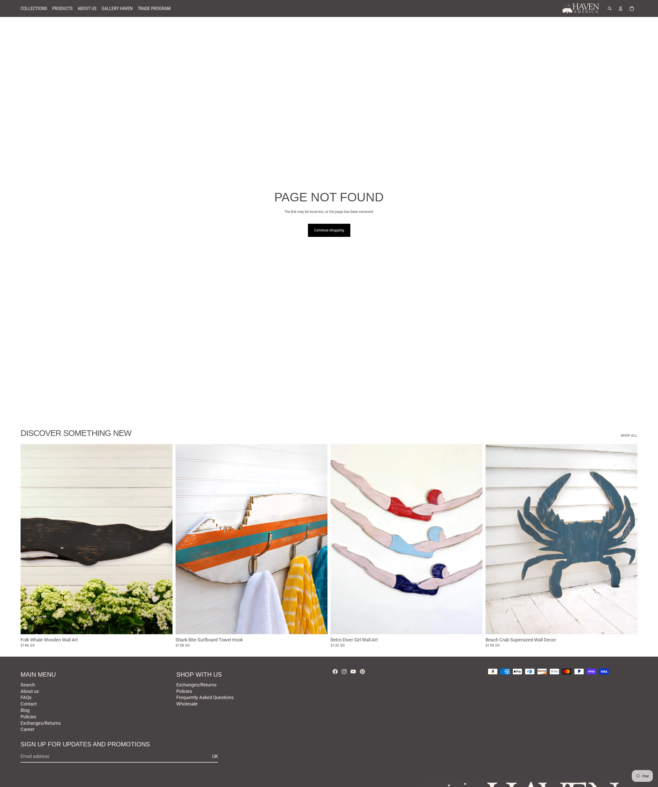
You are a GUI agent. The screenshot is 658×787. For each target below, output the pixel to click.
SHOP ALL (629, 435)
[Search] (609, 8)
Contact (29, 703)
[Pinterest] (362, 671)
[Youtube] (353, 671)
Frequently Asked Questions (205, 697)
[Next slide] (164, 539)
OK (215, 756)
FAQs (26, 697)
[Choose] (164, 626)
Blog (25, 710)
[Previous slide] (28, 539)
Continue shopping (329, 230)
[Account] (620, 8)
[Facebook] (335, 671)
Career (27, 729)
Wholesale (187, 703)
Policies (28, 716)
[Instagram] (344, 671)
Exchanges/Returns (41, 723)
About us (30, 691)
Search (28, 684)
